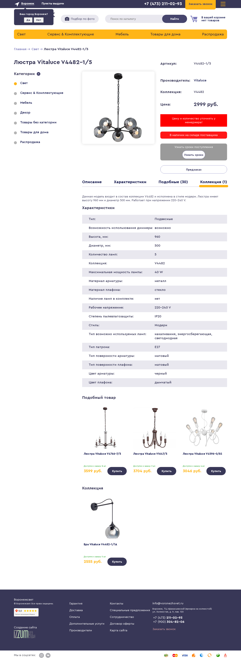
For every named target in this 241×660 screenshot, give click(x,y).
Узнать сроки (193, 154)
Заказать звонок (164, 629)
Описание (92, 182)
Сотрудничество (122, 616)
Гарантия (75, 603)
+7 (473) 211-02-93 (163, 4)
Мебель (122, 34)
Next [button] (219, 435)
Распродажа (213, 34)
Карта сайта (118, 630)
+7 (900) (168, 621)
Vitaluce (200, 80)
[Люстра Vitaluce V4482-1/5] (118, 144)
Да (28, 20)
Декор (25, 112)
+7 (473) (167, 617)
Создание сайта (25, 627)
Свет (21, 34)
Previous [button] (89, 435)
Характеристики (130, 182)
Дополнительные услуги (86, 623)
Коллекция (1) (213, 182)
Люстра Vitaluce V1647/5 (150, 453)
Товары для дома (165, 34)
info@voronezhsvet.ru (167, 603)
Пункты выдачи (53, 3)
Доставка (76, 610)
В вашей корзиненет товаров (213, 19)
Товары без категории (38, 122)
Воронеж (27, 3)
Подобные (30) (173, 182)
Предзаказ (193, 169)
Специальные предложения (130, 610)
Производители (80, 630)
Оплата (74, 616)
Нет (38, 20)
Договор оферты (122, 623)
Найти (174, 18)
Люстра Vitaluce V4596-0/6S (202, 453)
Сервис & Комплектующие (70, 34)
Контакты (116, 603)
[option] (105, 441)
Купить (117, 471)
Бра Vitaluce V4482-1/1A (100, 544)
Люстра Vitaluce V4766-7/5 (102, 453)
